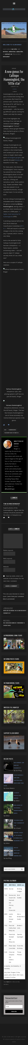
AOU (5, 429)
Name (8, 550)
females (17, 160)
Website (6, 567)
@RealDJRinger (10, 489)
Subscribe (14, 1011)
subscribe (19, 51)
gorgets (18, 157)
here (7, 982)
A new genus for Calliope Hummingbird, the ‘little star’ (14, 77)
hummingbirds (12, 429)
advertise (12, 51)
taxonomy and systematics (11, 432)
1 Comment (14, 91)
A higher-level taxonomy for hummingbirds (12, 214)
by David (15, 89)
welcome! (6, 56)
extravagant (11, 157)
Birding (14, 68)
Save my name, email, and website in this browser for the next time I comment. (13, 578)
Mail (7, 558)
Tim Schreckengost (11, 504)
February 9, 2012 (15, 86)
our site (14, 49)
